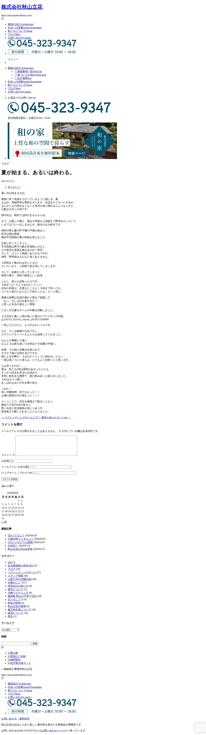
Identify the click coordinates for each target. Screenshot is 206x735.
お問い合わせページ (53, 730)
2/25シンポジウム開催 (20, 542)
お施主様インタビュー (20, 538)
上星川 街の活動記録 (20, 579)
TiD (10, 562)
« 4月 (4, 522)
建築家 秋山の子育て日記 (22, 596)
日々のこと (14, 187)
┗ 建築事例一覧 (28, 71)
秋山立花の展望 (17, 606)
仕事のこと (14, 582)
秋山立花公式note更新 (20, 549)
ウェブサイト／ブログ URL (17, 472)
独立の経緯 (14, 602)
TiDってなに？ (16, 535)
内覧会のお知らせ (18, 586)
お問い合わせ (19, 37)
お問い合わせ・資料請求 (15, 718)
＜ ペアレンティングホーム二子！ (21, 417)
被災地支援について (19, 609)
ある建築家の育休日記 (20, 565)
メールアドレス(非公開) (15, 466)
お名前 (5, 460)
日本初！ (13, 545)
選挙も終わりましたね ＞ (55, 417)
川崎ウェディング (18, 592)
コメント (8, 455)
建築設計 (19, 683)
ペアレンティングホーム (22, 572)
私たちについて (20, 31)
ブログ (14, 34)
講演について (15, 613)
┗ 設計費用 (22, 78)
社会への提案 (25, 27)
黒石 (10, 616)
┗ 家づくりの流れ (30, 74)
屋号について (15, 589)
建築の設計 (21, 24)
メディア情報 (15, 575)
